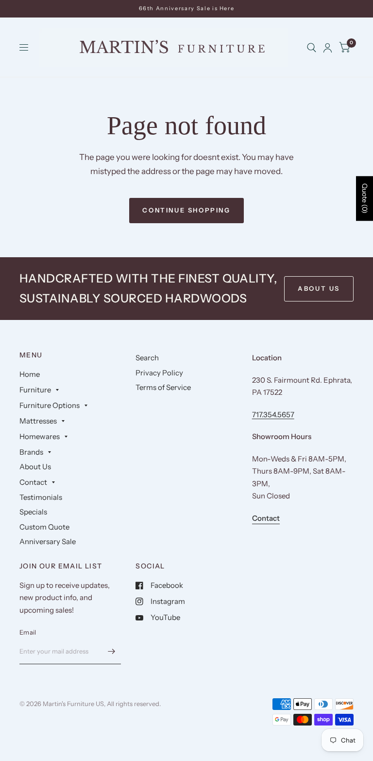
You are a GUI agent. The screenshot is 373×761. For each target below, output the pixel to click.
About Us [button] (319, 288)
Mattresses (38, 420)
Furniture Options (49, 405)
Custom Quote (44, 526)
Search (147, 357)
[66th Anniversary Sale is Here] (187, 8)
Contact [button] (266, 518)
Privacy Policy (159, 372)
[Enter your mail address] (111, 651)
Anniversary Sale (47, 541)
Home (29, 374)
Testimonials (40, 497)
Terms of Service (163, 387)
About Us (35, 466)
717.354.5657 (273, 414)
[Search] (312, 47)
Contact (33, 482)
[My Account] (328, 47)
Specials (33, 511)
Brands (31, 452)
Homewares (39, 436)
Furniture (35, 389)
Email (27, 632)
